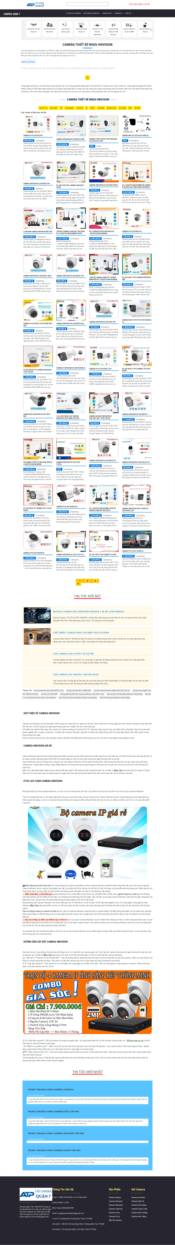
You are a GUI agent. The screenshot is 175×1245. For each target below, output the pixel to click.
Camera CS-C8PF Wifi (49, 694)
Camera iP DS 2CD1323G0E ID (33, 553)
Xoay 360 (101, 108)
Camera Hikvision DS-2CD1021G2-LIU (136, 462)
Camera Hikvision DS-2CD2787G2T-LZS (48, 690)
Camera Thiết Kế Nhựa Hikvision (87, 45)
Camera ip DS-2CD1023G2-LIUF (100, 369)
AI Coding (122, 108)
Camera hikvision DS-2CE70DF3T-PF (102, 461)
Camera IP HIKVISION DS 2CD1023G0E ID (70, 368)
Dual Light (53, 108)
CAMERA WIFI (107, 13)
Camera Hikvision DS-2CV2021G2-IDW (70, 139)
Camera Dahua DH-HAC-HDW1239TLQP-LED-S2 (112, 690)
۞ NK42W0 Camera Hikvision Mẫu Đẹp (37, 232)
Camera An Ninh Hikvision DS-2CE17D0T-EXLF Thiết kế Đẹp (100, 417)
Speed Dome (111, 108)
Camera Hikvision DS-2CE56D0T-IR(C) (70, 323)
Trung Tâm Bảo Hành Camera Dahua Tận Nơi (54, 1210)
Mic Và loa (43, 108)
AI (86, 108)
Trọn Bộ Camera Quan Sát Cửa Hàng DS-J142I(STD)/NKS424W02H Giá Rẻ (70, 232)
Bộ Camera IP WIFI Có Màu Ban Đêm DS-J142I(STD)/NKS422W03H (38, 463)
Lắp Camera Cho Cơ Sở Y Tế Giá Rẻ (73, 654)
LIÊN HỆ (128, 13)
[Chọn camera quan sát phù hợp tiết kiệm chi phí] (151, 30)
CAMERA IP (118, 13)
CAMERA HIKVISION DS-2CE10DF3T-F (135, 414)
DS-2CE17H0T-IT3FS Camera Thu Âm (102, 555)
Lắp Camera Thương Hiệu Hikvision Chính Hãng (124, 694)
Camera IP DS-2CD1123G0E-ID (133, 551)
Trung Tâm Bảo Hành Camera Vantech (51, 1149)
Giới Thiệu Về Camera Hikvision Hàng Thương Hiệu (78, 698)
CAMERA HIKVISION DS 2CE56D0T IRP (36, 184)
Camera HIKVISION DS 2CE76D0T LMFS (37, 276)
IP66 (130, 108)
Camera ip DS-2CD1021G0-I (33, 135)
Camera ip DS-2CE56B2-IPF (132, 231)
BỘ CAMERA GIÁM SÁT (91, 13)
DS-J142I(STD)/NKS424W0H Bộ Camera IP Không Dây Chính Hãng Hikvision (136, 186)
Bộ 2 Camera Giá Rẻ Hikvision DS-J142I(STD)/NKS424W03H (101, 232)
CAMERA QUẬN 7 (12, 14)
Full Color (80, 108)
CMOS (92, 108)
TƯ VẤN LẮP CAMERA (73, 13)
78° (61, 108)
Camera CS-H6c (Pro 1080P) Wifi (78, 690)
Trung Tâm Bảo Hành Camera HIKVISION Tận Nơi (56, 1193)
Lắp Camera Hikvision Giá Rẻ (33, 112)
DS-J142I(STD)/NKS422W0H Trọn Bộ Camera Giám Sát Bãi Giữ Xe (102, 509)
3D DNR (137, 108)
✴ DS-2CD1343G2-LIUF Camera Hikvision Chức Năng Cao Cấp (67, 417)
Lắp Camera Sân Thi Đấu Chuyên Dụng (76, 674)
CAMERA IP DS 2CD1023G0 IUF (66, 507)
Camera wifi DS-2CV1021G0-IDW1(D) (135, 135)
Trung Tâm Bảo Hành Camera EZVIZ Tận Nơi (53, 1171)
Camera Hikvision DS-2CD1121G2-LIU (70, 555)
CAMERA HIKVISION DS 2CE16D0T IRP (102, 322)
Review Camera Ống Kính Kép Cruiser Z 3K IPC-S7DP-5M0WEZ (88, 611)
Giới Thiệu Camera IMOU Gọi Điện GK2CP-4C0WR (81, 632)
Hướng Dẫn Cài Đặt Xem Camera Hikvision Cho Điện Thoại (82, 694)
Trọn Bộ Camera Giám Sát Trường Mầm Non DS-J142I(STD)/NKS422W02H (103, 278)
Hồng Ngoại (69, 108)
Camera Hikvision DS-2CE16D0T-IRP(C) (103, 185)
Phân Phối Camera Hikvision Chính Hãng (115, 698)
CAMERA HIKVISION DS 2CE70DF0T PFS (70, 276)
